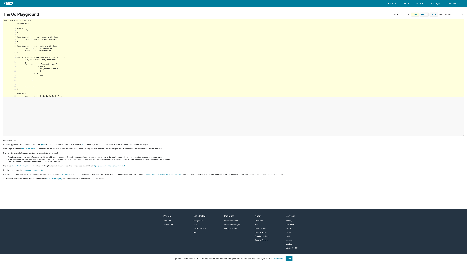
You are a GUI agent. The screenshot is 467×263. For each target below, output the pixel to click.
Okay (289, 258)
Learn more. (278, 258)
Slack (288, 236)
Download (259, 221)
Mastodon (290, 224)
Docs (420, 3)
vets (83, 145)
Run (415, 14)
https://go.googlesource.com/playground (109, 166)
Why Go (392, 3)
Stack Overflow (199, 228)
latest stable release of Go (33, 170)
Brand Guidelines (261, 236)
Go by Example (64, 174)
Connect (290, 216)
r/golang (289, 240)
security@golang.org (54, 178)
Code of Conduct (262, 240)
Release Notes (260, 232)
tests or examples (28, 149)
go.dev (43, 145)
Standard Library (231, 221)
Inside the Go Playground (21, 166)
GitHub (288, 232)
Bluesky (289, 221)
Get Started (199, 216)
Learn (406, 3)
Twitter (288, 228)
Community (454, 3)
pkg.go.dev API (230, 228)
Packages (435, 3)
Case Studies (168, 224)
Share (433, 14)
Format (424, 14)
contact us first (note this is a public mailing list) (164, 174)
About (258, 216)
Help (195, 232)
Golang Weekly (292, 248)
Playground (198, 221)
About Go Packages (232, 224)
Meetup (289, 244)
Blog (257, 224)
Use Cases (167, 221)
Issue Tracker (260, 228)
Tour (195, 224)
